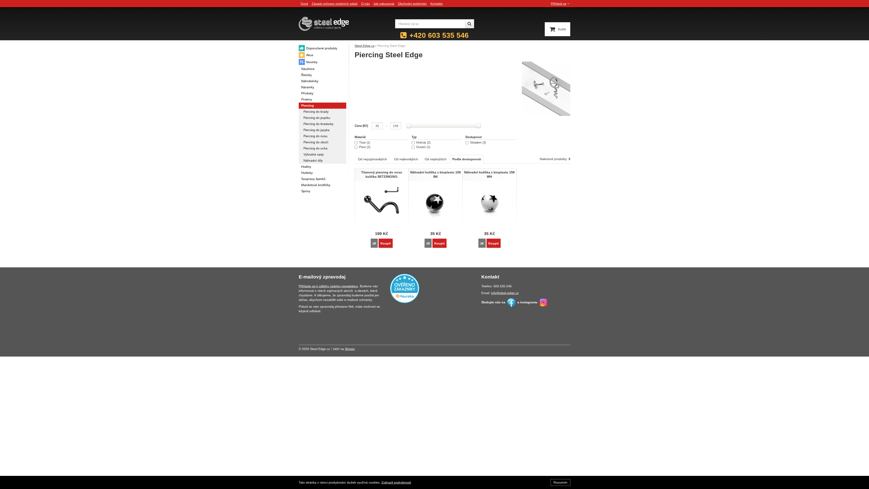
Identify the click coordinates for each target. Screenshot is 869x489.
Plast (364, 147)
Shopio (350, 349)
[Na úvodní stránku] (324, 24)
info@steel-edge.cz (505, 293)
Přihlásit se (558, 3)
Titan (364, 142)
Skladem (477, 142)
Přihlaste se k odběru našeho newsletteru (328, 286)
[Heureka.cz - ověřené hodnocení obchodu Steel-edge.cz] (404, 288)
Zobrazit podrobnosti (396, 482)
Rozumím (560, 482)
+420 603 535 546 (439, 35)
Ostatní (422, 147)
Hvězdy (423, 142)
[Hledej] (469, 23)
